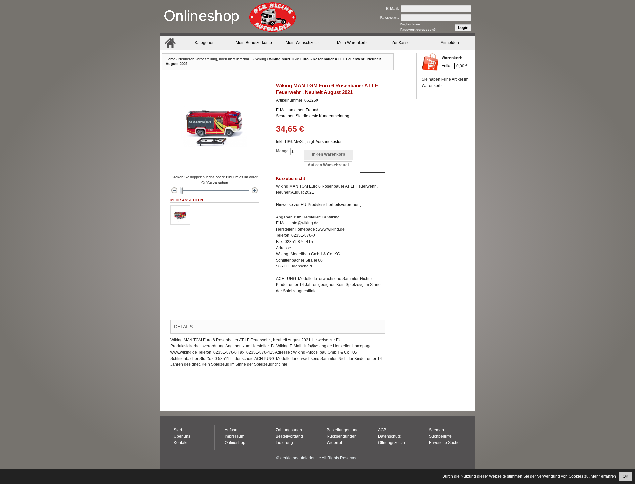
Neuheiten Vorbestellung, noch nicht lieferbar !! (215, 59)
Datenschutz (389, 436)
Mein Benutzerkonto (254, 42)
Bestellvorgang (289, 436)
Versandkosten (329, 141)
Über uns (182, 436)
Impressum (234, 436)
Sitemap (436, 430)
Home (170, 59)
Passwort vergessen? (418, 29)
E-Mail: (392, 8)
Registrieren (410, 24)
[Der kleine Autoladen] (230, 16)
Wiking (260, 59)
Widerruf (334, 442)
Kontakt (180, 442)
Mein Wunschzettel (303, 42)
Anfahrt (231, 430)
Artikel (447, 66)
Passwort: (389, 17)
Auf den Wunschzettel (328, 165)
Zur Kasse (401, 42)
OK (625, 476)
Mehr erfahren (603, 476)
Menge (282, 151)
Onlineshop (235, 442)
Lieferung (284, 442)
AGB (382, 430)
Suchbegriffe (440, 436)
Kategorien (205, 42)
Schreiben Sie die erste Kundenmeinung (312, 116)
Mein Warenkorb (352, 42)
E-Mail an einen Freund (297, 110)
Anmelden (450, 42)
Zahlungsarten (289, 430)
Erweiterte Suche (444, 442)
